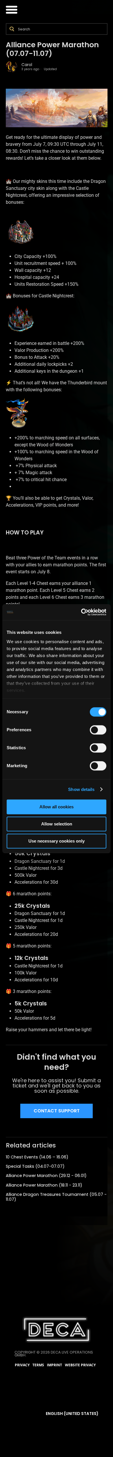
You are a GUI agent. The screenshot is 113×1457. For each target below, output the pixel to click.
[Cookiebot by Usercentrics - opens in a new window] (81, 612)
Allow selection (56, 823)
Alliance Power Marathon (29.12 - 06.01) (46, 1175)
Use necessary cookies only (56, 840)
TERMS (38, 1365)
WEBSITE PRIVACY (80, 1365)
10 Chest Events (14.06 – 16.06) (37, 1157)
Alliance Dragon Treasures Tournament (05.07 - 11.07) (56, 1197)
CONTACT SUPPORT (57, 1110)
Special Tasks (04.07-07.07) (35, 1166)
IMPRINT (54, 1365)
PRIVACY (22, 1365)
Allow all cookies (56, 806)
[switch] (98, 729)
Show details (81, 789)
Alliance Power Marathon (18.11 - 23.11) (44, 1185)
